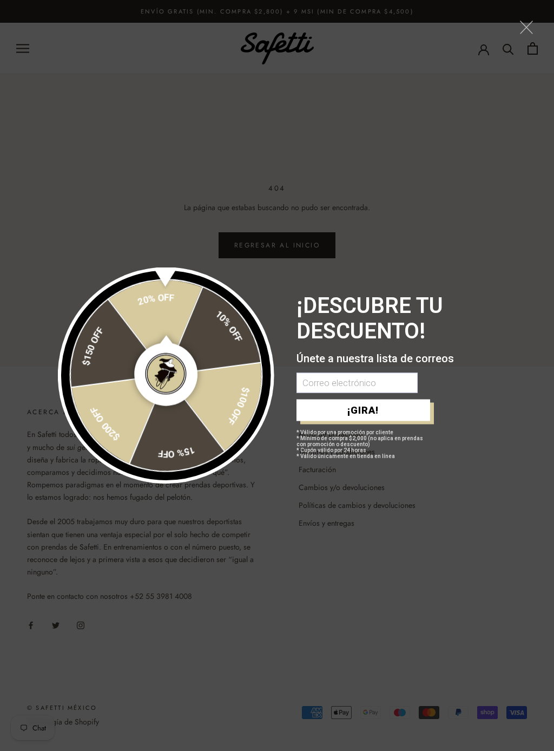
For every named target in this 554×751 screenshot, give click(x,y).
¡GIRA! (363, 410)
